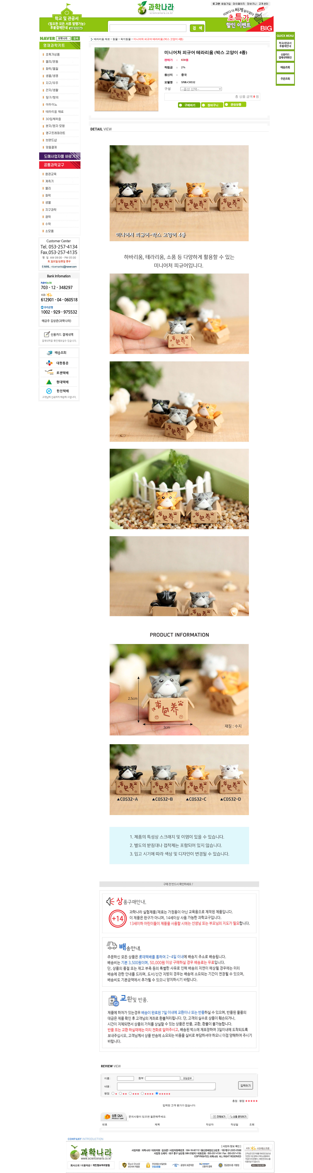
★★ (124, 1093)
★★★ (135, 1093)
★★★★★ (165, 1093)
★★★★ (149, 1093)
